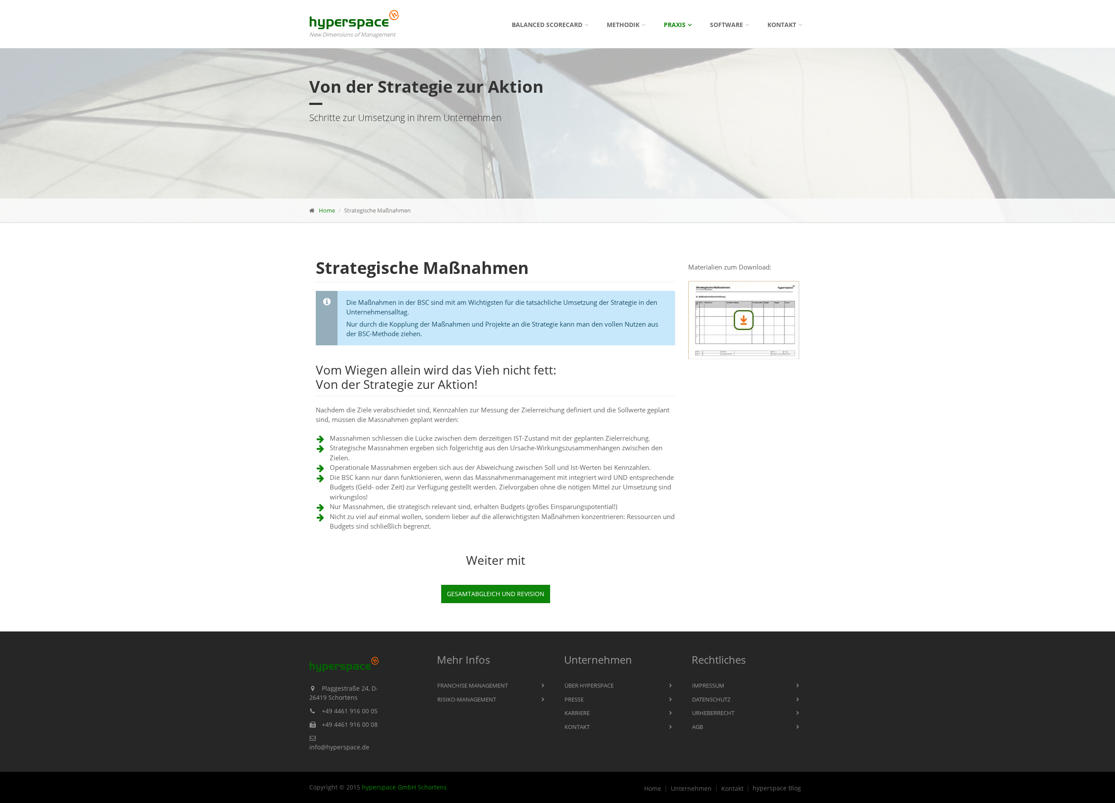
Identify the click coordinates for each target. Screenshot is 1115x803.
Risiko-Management (466, 699)
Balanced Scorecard (547, 24)
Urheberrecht (713, 713)
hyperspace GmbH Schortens (404, 787)
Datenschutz (711, 699)
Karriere (577, 713)
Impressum (708, 685)
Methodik (623, 24)
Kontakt (781, 24)
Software (726, 24)
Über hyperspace (589, 685)
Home (327, 210)
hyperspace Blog (777, 788)
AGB (697, 727)
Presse (574, 699)
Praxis (675, 24)
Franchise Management (472, 685)
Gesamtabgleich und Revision (495, 594)
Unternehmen (691, 788)
